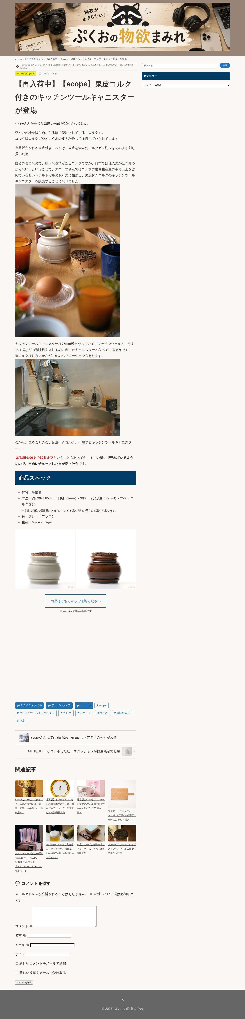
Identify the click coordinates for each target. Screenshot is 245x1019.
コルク (67, 713)
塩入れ (104, 713)
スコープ (85, 713)
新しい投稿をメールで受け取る (42, 973)
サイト (20, 954)
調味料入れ (123, 713)
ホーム (18, 59)
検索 (224, 65)
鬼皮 (22, 720)
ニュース (86, 705)
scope (102, 705)
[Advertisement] (76, 663)
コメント (24, 926)
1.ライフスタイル (34, 59)
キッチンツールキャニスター (37, 713)
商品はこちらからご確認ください (76, 601)
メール (22, 945)
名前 (20, 935)
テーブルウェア (61, 705)
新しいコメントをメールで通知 (42, 963)
